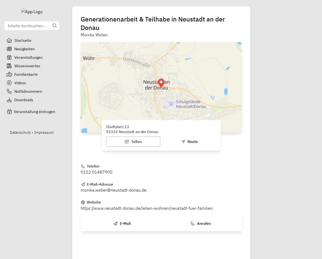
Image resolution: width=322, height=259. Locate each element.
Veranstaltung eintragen (34, 111)
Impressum (44, 132)
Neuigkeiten (24, 48)
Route (192, 141)
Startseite (22, 40)
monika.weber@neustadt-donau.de (113, 190)
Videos (20, 82)
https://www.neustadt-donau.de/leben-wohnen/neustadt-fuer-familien (147, 208)
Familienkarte (26, 74)
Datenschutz (20, 132)
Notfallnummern (28, 91)
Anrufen (203, 223)
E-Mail (125, 223)
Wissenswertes (27, 65)
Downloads (23, 99)
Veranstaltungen (28, 57)
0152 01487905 (97, 172)
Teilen (136, 141)
